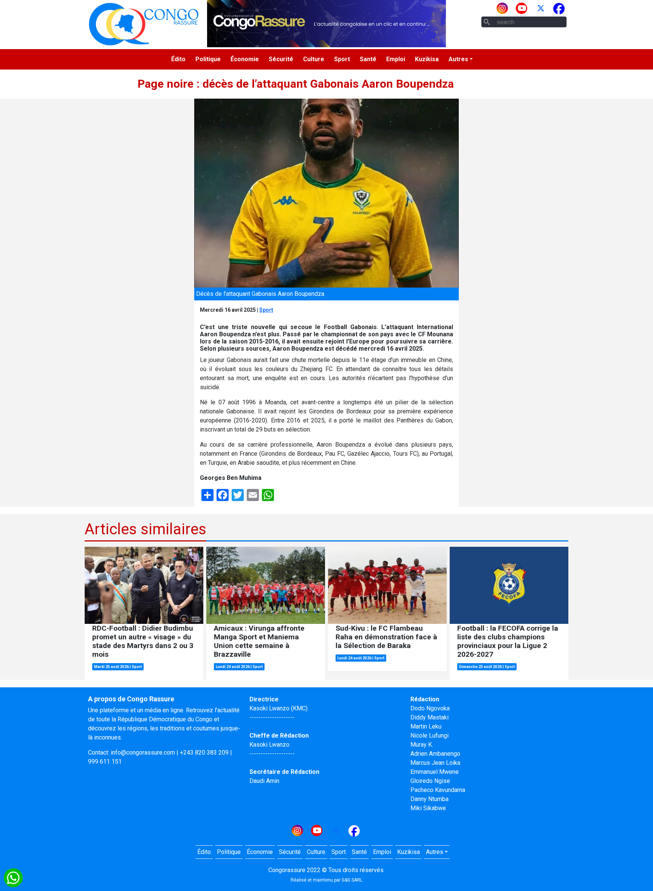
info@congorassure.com (143, 752)
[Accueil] (143, 23)
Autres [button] (458, 59)
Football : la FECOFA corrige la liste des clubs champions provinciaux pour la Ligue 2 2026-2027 (507, 641)
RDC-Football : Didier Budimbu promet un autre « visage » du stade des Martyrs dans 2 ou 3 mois (142, 641)
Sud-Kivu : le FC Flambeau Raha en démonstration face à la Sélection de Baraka (386, 637)
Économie (245, 59)
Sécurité (281, 59)
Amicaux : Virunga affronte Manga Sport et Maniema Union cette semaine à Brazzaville (259, 641)
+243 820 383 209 (204, 752)
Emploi (395, 59)
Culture (313, 59)
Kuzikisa (427, 59)
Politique (208, 59)
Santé (368, 59)
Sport (342, 59)
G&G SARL (352, 880)
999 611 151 (105, 761)
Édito (178, 59)
